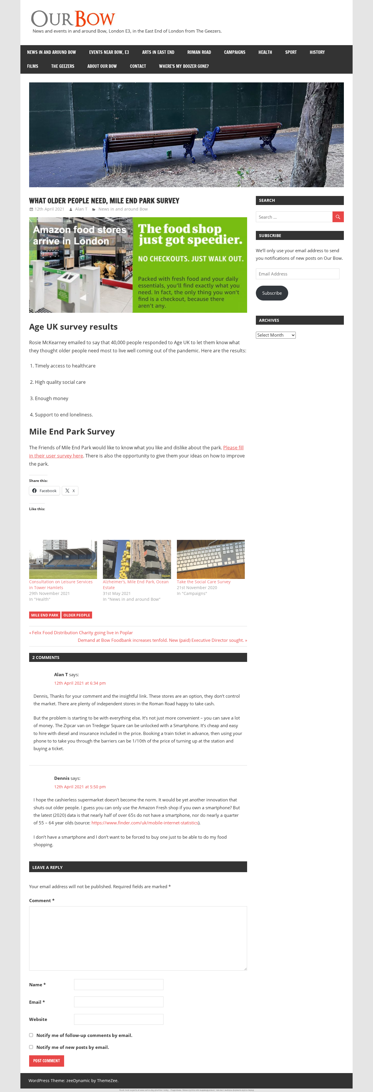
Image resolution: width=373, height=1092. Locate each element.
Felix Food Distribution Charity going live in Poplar (82, 632)
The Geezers (62, 66)
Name (37, 984)
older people (77, 615)
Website (38, 1019)
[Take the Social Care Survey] (211, 559)
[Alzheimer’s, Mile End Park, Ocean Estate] (137, 559)
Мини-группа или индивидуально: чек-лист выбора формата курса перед (218, 1090)
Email (37, 1002)
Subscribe (272, 293)
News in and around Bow (51, 52)
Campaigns (234, 52)
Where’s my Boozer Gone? (184, 66)
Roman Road (199, 52)
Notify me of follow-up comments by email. (84, 1035)
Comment (41, 900)
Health (265, 52)
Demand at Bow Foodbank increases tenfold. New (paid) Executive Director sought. (161, 640)
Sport (291, 52)
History (317, 52)
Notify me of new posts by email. (72, 1047)
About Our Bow (102, 66)
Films (32, 66)
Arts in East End (158, 52)
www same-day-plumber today (154, 1090)
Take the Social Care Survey (204, 581)
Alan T (81, 209)
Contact (138, 66)
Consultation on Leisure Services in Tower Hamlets (61, 584)
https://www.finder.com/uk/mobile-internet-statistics (145, 823)
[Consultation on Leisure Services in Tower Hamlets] (63, 559)
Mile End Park (44, 615)
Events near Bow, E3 (109, 52)
